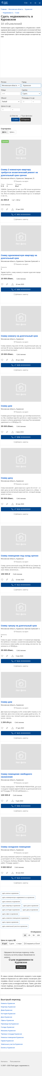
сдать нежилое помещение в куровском (15, 918)
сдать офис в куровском (10, 914)
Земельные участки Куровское (12, 1044)
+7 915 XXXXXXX (21, 733)
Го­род (24, 82)
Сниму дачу (7, 478)
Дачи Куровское (6, 1017)
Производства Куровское (10, 1024)
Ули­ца (3, 90)
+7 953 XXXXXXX (21, 214)
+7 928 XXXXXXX (21, 365)
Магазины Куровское (8, 1030)
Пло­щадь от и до (28, 98)
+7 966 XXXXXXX (21, 806)
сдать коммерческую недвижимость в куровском (18, 897)
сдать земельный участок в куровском (14, 926)
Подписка (26, 119)
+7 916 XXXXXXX (21, 509)
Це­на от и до (6, 106)
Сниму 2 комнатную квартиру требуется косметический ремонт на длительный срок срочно (19, 172)
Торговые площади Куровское (11, 1034)
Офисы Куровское (7, 1020)
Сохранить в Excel (32, 943)
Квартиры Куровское (8, 1007)
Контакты (4, 1061)
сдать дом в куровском (30, 905)
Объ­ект (3, 98)
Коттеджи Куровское (8, 1013)
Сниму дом (6, 406)
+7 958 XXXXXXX (21, 437)
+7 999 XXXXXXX (21, 289)
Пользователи (15, 1061)
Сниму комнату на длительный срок (19, 336)
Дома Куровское (6, 1010)
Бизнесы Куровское (8, 1047)
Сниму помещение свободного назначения (16, 775)
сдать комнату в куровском (11, 901)
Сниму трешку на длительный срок (19, 626)
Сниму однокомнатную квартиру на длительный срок (19, 256)
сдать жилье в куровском (10, 893)
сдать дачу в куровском (30, 910)
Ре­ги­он (3, 82)
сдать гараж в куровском (10, 922)
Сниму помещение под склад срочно (19, 556)
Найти (16, 119)
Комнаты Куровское (8, 1003)
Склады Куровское (7, 1027)
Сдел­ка (24, 90)
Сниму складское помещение (16, 847)
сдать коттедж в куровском (11, 910)
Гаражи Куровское (7, 1041)
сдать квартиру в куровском (11, 905)
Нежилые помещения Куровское (12, 1037)
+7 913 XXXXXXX (21, 585)
